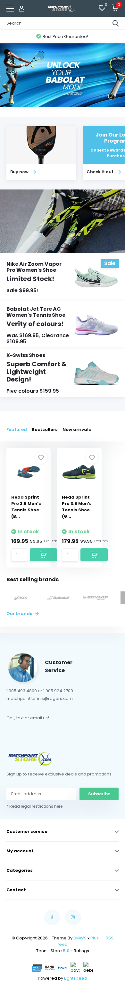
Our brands (19, 614)
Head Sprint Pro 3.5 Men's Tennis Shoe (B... (26, 506)
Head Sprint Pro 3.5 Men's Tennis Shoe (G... (77, 506)
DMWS (80, 938)
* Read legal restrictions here (34, 806)
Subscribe (99, 794)
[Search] (116, 23)
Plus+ (96, 938)
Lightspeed (75, 978)
